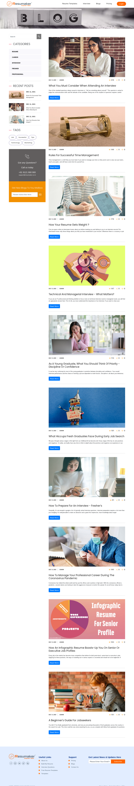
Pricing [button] (109, 4)
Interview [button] (86, 4)
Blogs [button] (98, 4)
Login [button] (121, 4)
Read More (54, 98)
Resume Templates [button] (69, 4)
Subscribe (118, 761)
